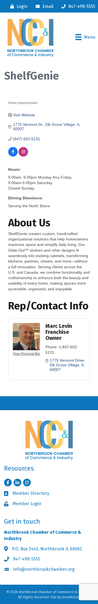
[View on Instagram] (23, 155)
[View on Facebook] (13, 155)
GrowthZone (71, 597)
